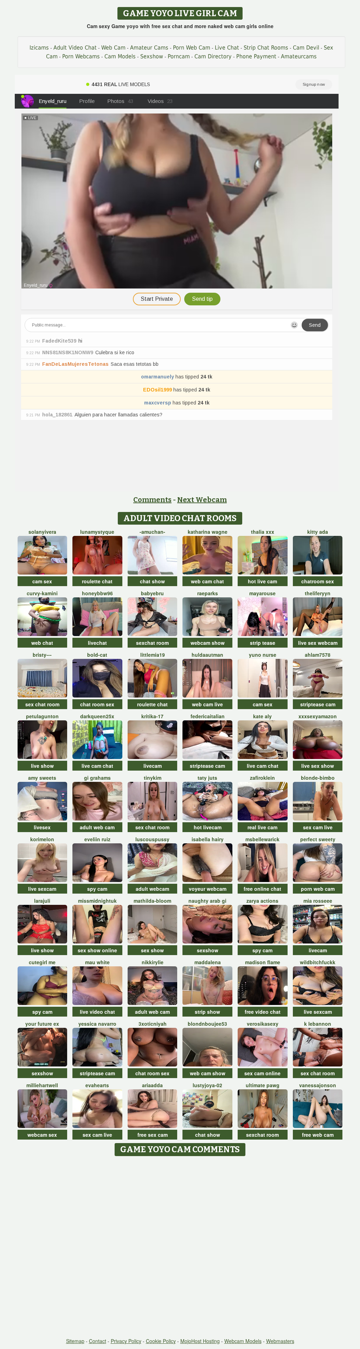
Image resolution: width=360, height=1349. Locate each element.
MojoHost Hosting (200, 1340)
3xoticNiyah (153, 1023)
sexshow (207, 950)
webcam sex (42, 1134)
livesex (42, 827)
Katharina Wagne (207, 531)
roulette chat (97, 581)
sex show (152, 950)
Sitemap (75, 1340)
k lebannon (317, 1023)
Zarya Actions (262, 900)
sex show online (97, 950)
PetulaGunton (42, 716)
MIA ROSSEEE (317, 900)
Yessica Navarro (97, 1023)
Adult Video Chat (75, 47)
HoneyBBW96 (97, 593)
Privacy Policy (126, 1340)
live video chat (97, 1011)
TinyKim (152, 777)
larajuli (42, 900)
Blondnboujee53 (207, 1023)
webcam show (208, 642)
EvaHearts (97, 1085)
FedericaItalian (208, 716)
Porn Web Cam (191, 47)
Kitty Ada (317, 531)
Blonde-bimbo (318, 777)
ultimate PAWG (262, 1085)
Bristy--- (42, 654)
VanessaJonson (317, 1085)
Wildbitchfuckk (317, 962)
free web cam (318, 1134)
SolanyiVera (42, 531)
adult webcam (152, 888)
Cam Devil (306, 47)
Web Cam (113, 47)
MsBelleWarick (262, 839)
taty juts (207, 777)
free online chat (262, 888)
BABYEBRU (152, 593)
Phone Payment (256, 56)
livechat (97, 642)
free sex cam (152, 1134)
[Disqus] (180, 1247)
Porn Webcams (81, 56)
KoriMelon (42, 839)
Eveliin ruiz (97, 839)
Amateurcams (299, 56)
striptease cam (317, 704)
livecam (152, 765)
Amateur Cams (149, 47)
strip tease (262, 642)
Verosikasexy (262, 1023)
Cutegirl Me (42, 962)
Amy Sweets (42, 777)
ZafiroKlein (262, 777)
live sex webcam (318, 642)
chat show (152, 581)
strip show (207, 1011)
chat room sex (97, 704)
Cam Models (120, 56)
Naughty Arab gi (207, 900)
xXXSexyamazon (317, 716)
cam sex (42, 581)
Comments (152, 499)
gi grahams (97, 777)
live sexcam (42, 888)
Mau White (97, 962)
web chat (42, 642)
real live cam (262, 827)
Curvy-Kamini (42, 593)
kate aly (262, 716)
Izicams (39, 47)
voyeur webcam (207, 888)
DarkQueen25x (97, 716)
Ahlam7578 (317, 654)
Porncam (179, 56)
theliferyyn (317, 593)
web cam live (207, 704)
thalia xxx (262, 531)
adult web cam (97, 827)
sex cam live (318, 827)
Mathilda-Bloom (152, 900)
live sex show (317, 765)
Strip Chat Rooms (266, 47)
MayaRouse (262, 593)
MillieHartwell (42, 1085)
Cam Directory (213, 56)
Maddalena (207, 962)
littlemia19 (152, 654)
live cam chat (97, 765)
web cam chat (207, 581)
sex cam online (262, 1073)
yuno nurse (262, 654)
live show (42, 765)
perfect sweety (317, 839)
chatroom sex (317, 581)
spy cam (97, 888)
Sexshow (151, 56)
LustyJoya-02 (207, 1085)
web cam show (207, 1073)
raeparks (207, 593)
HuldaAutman (207, 654)
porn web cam (318, 888)
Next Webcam (202, 499)
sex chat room (42, 704)
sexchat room (152, 642)
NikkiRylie (152, 962)
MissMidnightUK (97, 900)
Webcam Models (243, 1340)
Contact (97, 1340)
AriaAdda (152, 1085)
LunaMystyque (97, 531)
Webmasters (280, 1340)
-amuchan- (152, 531)
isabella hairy (208, 839)
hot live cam (262, 581)
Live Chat (227, 47)
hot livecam (207, 827)
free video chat (263, 1011)
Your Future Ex (42, 1023)
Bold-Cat (97, 654)
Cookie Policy (161, 1340)
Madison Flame (262, 962)
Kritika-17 (152, 716)
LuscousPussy (152, 839)
